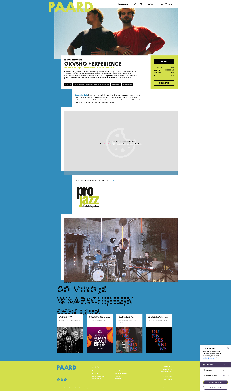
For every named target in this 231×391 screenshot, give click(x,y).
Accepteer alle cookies (215, 382)
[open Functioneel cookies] (228, 365)
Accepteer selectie (215, 387)
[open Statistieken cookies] (228, 370)
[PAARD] (73, 7)
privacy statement (208, 359)
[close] (228, 348)
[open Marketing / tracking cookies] (228, 376)
